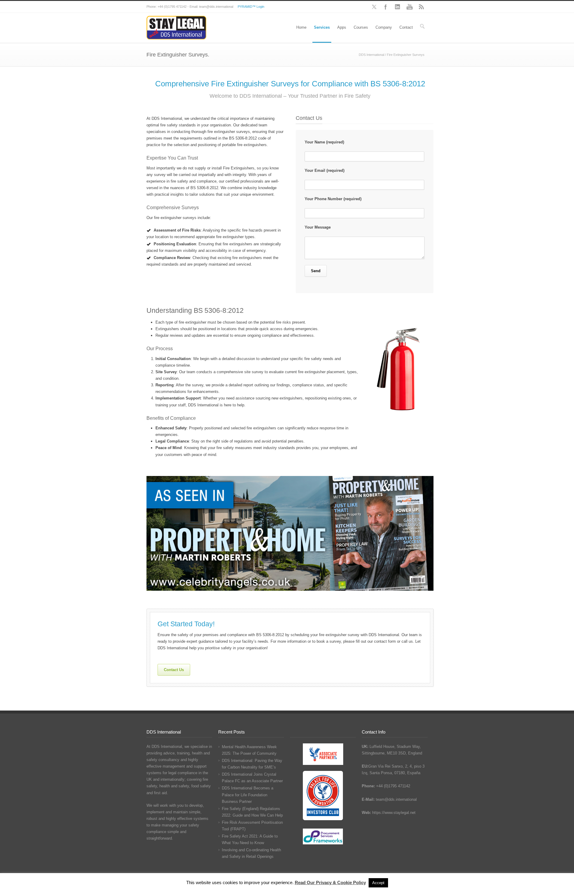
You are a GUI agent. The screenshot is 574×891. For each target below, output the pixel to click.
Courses (361, 27)
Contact (406, 27)
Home (301, 27)
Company (383, 27)
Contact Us (174, 670)
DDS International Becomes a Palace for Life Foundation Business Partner (247, 794)
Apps (341, 27)
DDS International (371, 54)
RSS (422, 7)
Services (322, 27)
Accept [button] (378, 883)
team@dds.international (396, 799)
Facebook (386, 7)
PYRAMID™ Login (251, 6)
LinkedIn (398, 7)
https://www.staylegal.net (394, 812)
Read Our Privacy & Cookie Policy (330, 882)
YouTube (410, 7)
